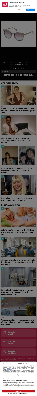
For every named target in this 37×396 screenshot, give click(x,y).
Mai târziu (20, 10)
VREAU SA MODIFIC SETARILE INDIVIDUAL (18, 393)
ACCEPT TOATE (18, 391)
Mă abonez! (30, 10)
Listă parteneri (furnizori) (7, 388)
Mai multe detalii (9, 369)
